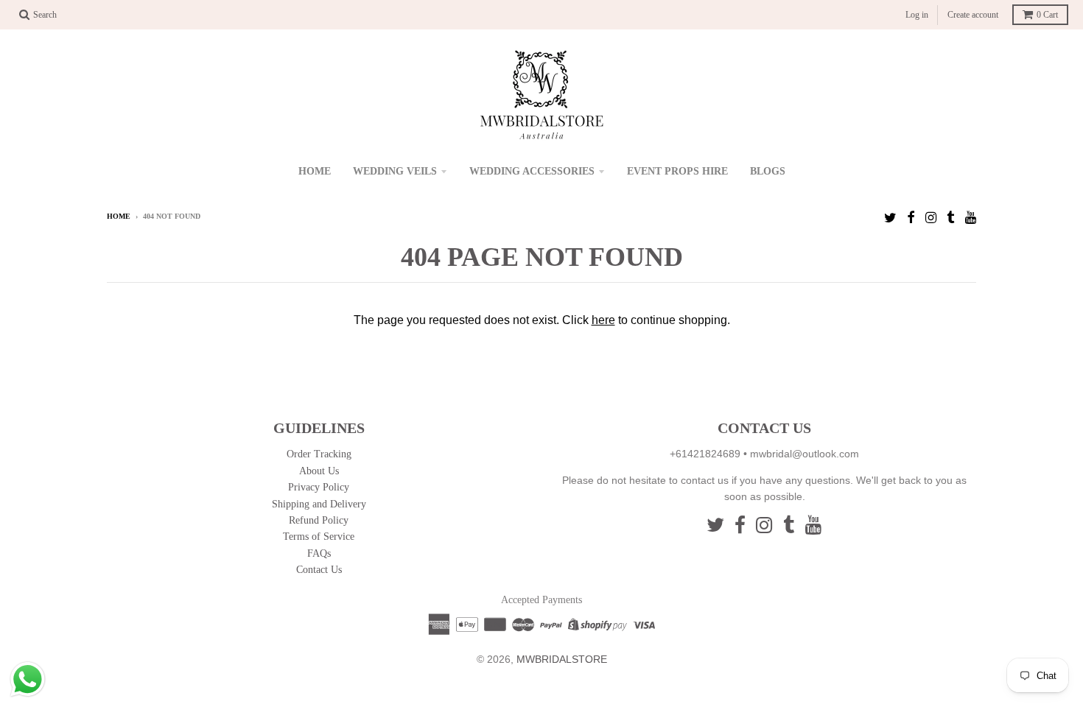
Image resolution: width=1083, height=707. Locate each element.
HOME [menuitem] (314, 171)
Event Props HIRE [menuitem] (677, 171)
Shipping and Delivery (319, 504)
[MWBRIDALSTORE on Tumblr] (951, 217)
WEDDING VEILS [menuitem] (395, 171)
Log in (916, 15)
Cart (1047, 15)
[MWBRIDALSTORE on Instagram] (930, 217)
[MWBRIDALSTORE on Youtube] (970, 217)
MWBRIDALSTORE (561, 659)
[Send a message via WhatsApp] (27, 679)
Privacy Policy (318, 487)
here (603, 320)
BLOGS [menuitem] (767, 171)
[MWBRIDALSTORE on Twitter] (890, 217)
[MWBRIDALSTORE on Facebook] (911, 217)
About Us (319, 470)
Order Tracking (319, 454)
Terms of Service (318, 536)
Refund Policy (318, 520)
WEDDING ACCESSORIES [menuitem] (532, 171)
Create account (972, 15)
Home (118, 216)
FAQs (319, 553)
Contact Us (319, 569)
